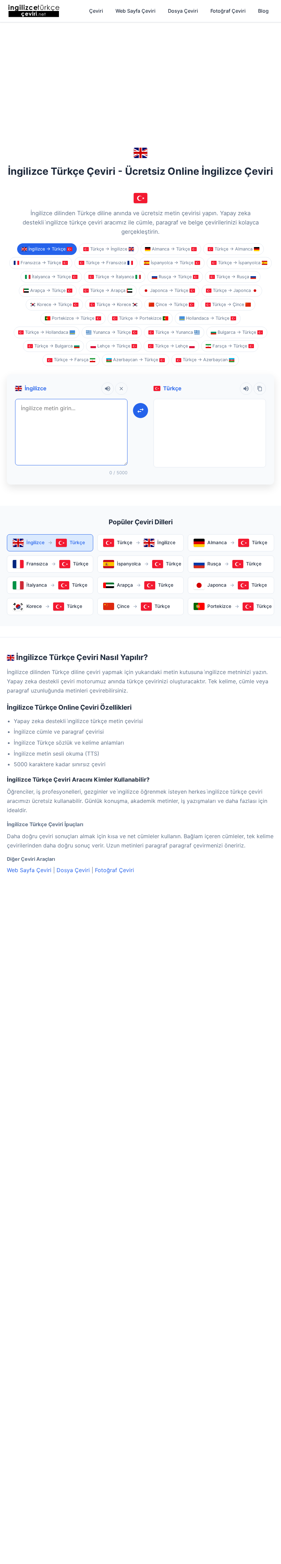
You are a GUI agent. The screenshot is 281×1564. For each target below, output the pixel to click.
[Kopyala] (260, 388)
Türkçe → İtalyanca (114, 276)
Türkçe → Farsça (71, 359)
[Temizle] (121, 388)
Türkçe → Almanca (234, 249)
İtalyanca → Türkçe (51, 276)
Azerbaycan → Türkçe (135, 359)
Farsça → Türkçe (229, 346)
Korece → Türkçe (54, 304)
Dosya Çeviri (183, 11)
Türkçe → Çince (228, 304)
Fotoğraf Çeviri (228, 11)
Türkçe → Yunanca (174, 332)
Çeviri (96, 11)
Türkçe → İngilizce (108, 249)
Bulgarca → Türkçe (237, 332)
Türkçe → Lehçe (171, 346)
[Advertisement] (140, 76)
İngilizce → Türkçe (46, 249)
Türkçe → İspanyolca (239, 262)
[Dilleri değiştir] (140, 410)
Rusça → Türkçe (175, 276)
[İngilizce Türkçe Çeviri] (34, 11)
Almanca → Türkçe (171, 249)
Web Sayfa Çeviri (135, 11)
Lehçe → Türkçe (113, 346)
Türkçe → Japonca (232, 290)
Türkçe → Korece (113, 304)
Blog (263, 11)
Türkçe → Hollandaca (46, 332)
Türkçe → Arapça (107, 290)
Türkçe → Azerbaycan (205, 359)
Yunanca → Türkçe (112, 332)
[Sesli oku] (107, 388)
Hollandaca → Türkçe (207, 318)
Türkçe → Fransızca (106, 262)
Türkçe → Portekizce (140, 318)
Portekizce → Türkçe (73, 318)
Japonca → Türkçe (169, 290)
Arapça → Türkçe (47, 290)
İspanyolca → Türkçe (172, 262)
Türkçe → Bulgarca (53, 346)
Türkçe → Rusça (232, 276)
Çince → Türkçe (171, 304)
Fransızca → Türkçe (41, 262)
